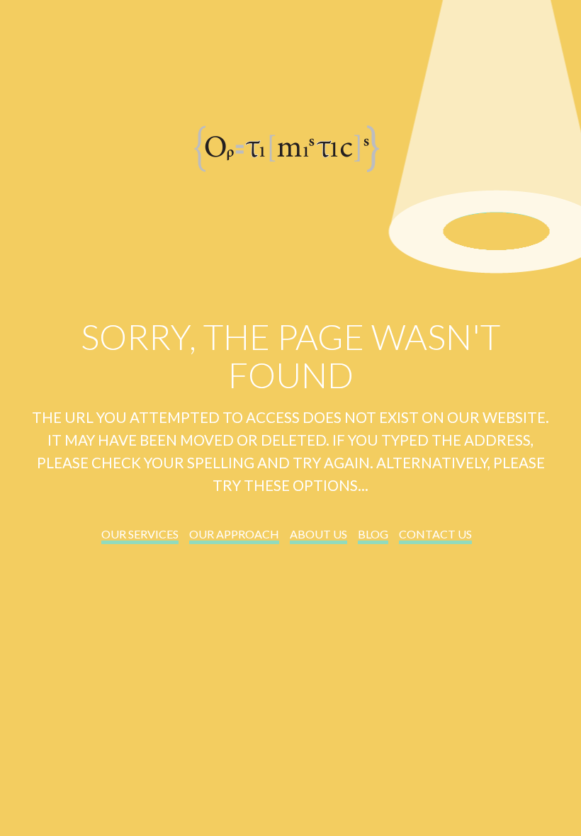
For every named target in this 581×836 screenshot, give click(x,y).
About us (318, 534)
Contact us (435, 534)
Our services (140, 534)
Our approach (234, 534)
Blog (373, 534)
